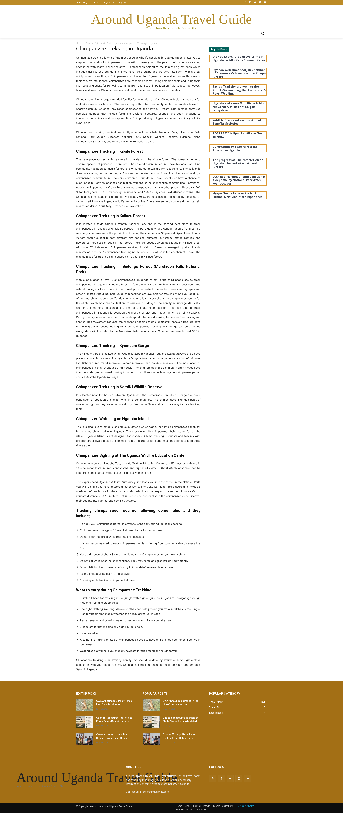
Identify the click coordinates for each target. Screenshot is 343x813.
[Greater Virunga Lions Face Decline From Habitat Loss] (84, 739)
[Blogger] (212, 778)
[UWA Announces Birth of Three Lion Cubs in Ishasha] (84, 705)
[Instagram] (250, 3)
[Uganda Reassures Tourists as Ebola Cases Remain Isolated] (84, 722)
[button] (262, 33)
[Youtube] (265, 3)
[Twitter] (255, 3)
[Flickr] (230, 778)
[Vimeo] (260, 3)
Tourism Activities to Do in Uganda (103, 43)
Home (79, 43)
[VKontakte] (247, 778)
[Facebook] (245, 3)
